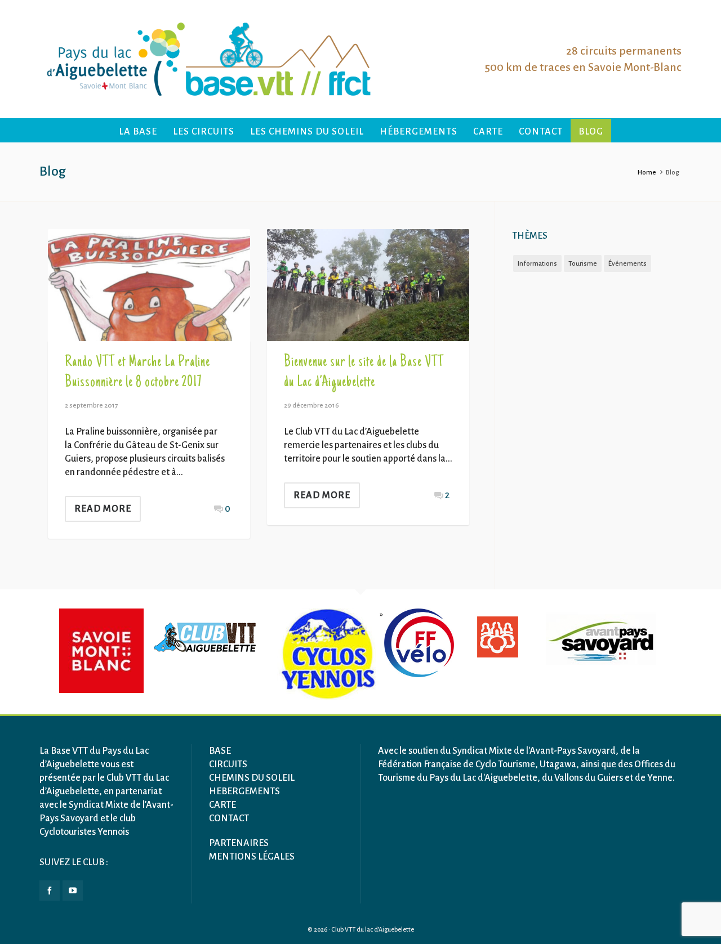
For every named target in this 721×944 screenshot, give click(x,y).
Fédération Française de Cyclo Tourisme (456, 764)
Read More (102, 509)
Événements (627, 263)
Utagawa (558, 764)
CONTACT (229, 818)
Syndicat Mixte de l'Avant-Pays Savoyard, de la (546, 751)
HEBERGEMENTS (244, 791)
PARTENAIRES (239, 843)
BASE (220, 751)
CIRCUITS (228, 764)
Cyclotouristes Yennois (84, 832)
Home (647, 172)
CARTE (222, 805)
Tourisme (582, 263)
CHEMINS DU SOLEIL (252, 778)
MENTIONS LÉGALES (252, 857)
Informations (537, 263)
